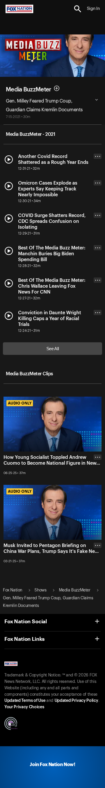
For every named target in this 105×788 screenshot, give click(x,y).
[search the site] (78, 9)
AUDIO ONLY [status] (20, 403)
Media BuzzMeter (28, 90)
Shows (40, 590)
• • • (97, 156)
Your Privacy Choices (24, 707)
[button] (78, 9)
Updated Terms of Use (24, 701)
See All (52, 348)
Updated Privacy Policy (76, 701)
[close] (98, 480)
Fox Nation (12, 590)
